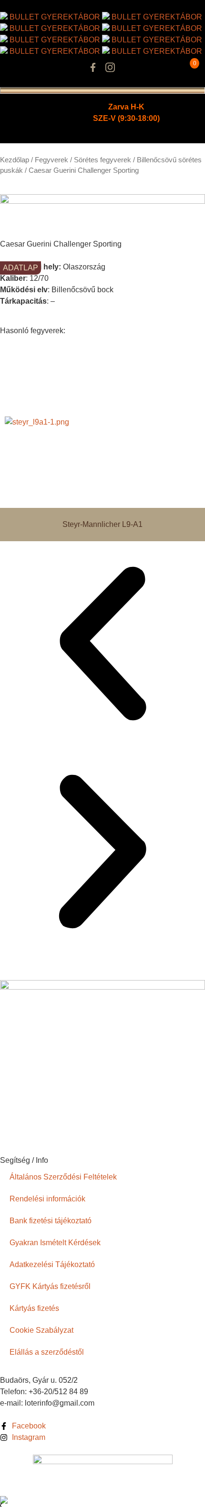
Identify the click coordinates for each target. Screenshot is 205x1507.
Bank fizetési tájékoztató (51, 1221)
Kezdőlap (14, 160)
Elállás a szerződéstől (47, 1352)
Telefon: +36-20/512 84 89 (44, 1392)
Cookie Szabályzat (41, 1330)
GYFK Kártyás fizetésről (50, 1286)
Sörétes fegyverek (102, 160)
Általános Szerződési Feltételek (63, 1177)
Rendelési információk (47, 1199)
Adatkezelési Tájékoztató (52, 1264)
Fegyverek (51, 160)
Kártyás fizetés (34, 1308)
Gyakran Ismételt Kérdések (55, 1243)
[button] (102, 645)
